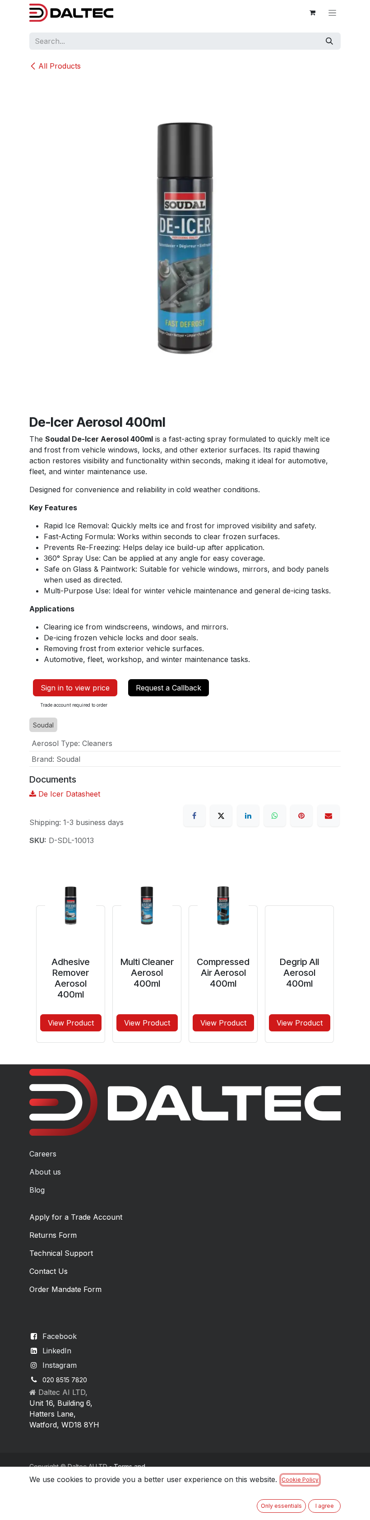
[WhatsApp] (275, 815)
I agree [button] (324, 1505)
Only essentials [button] (281, 1505)
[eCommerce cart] (312, 13)
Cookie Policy (300, 1479)
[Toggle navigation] (332, 13)
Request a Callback (168, 687)
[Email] (328, 815)
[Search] (329, 41)
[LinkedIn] (248, 815)
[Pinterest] (301, 815)
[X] (221, 815)
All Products (59, 65)
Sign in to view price (75, 687)
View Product (71, 1022)
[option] (185, 952)
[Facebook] (194, 815)
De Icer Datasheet (68, 793)
